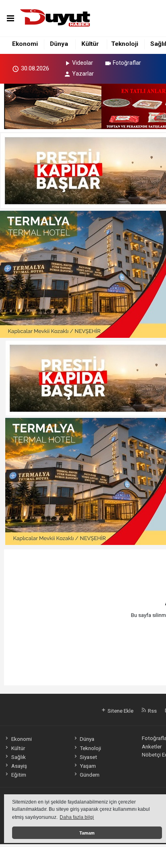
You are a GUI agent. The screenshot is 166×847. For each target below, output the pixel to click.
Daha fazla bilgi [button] (77, 817)
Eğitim (18, 774)
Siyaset (88, 757)
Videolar (82, 63)
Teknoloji (124, 43)
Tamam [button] (87, 833)
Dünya (59, 43)
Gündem (90, 774)
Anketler (152, 746)
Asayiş (19, 766)
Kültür (90, 43)
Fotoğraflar (127, 63)
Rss (152, 710)
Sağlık (18, 757)
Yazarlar (83, 73)
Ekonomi (25, 43)
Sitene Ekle (119, 710)
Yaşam (88, 766)
